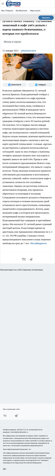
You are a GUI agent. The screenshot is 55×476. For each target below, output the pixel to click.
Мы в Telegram (7, 10)
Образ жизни (35, 10)
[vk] (24, 259)
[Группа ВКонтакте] (14, 85)
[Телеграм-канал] (40, 85)
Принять (46, 18)
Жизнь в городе (12, 41)
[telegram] (32, 259)
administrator (28, 50)
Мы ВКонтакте (21, 10)
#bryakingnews (38, 243)
